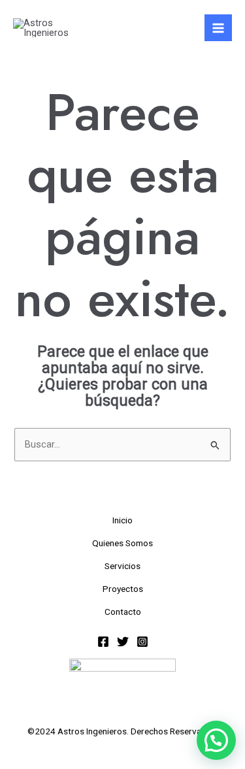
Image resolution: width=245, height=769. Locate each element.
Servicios (122, 566)
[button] (216, 740)
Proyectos (123, 588)
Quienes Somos (122, 543)
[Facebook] (103, 641)
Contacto (123, 611)
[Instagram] (142, 641)
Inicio (122, 520)
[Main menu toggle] (218, 28)
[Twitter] (123, 641)
